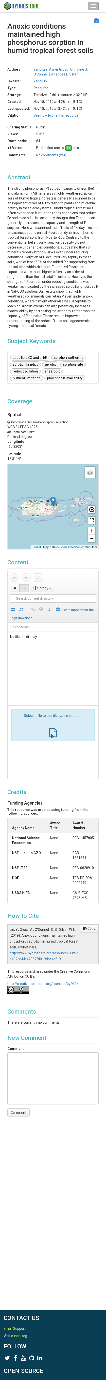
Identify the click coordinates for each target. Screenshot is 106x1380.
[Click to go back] (14, 577)
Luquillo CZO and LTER (30, 358)
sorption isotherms (68, 358)
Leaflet (36, 547)
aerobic (50, 364)
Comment (15, 1049)
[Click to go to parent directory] (38, 577)
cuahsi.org (19, 1336)
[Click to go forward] (26, 577)
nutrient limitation (26, 378)
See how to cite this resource (56, 115)
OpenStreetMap (70, 547)
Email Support (15, 1328)
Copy (91, 929)
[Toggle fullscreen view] (91, 520)
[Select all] (13, 610)
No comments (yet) (51, 155)
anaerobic (52, 371)
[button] (53, 502)
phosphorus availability (65, 378)
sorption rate (73, 364)
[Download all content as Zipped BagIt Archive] (57, 610)
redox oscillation (25, 371)
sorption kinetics (25, 364)
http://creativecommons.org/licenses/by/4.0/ (42, 984)
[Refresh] (21, 610)
